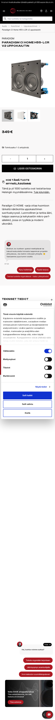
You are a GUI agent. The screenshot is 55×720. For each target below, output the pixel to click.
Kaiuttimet (15, 26)
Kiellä (27, 413)
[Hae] (5, 18)
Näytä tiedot (41, 387)
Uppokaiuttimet (30, 26)
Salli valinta (27, 404)
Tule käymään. (42, 192)
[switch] (48, 359)
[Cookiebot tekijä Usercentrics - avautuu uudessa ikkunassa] (40, 304)
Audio (4, 26)
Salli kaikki (27, 395)
